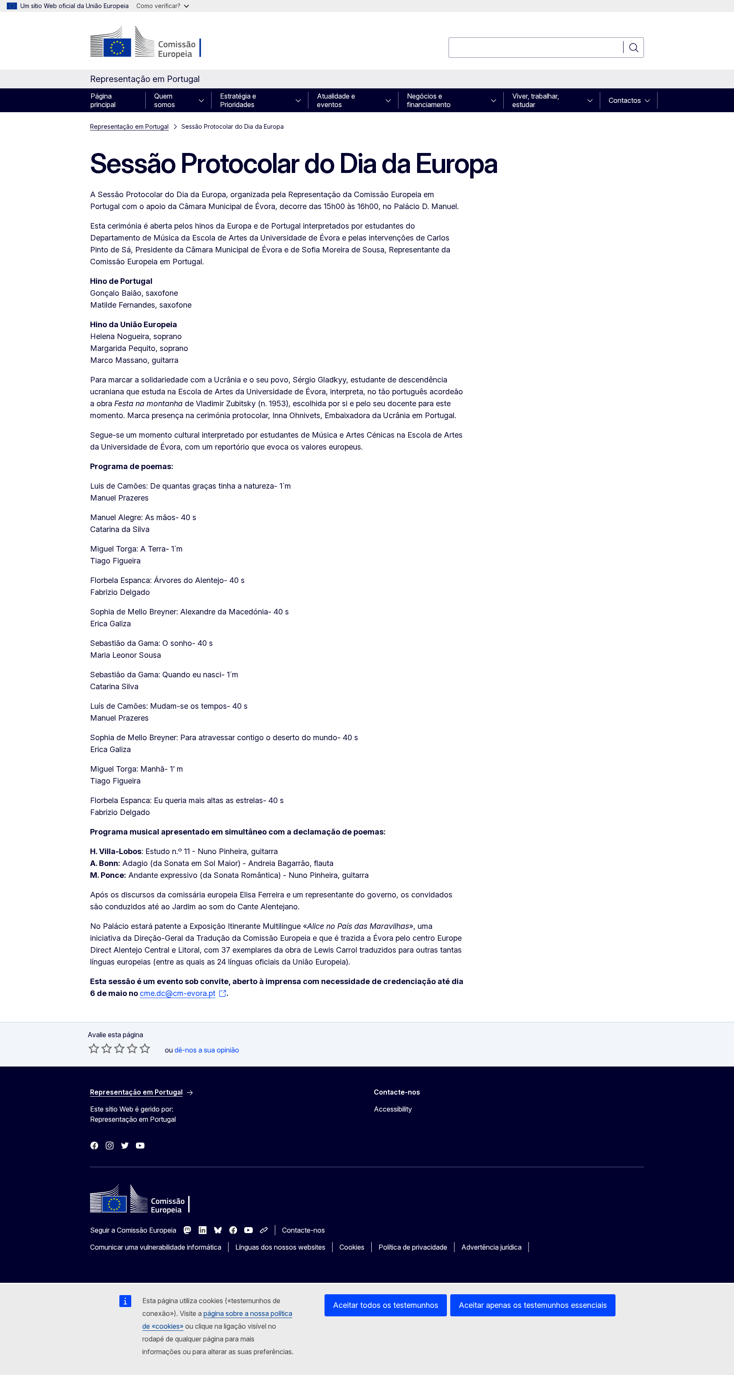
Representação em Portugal (129, 126)
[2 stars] (100, 1048)
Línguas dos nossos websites (280, 1247)
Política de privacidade (412, 1247)
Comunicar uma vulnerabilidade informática (155, 1247)
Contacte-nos (303, 1230)
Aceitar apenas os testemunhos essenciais (533, 1305)
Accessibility (393, 1109)
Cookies (351, 1247)
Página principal (103, 100)
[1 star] (94, 1048)
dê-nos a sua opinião (207, 1050)
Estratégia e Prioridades (238, 100)
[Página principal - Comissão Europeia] (158, 42)
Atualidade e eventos (336, 100)
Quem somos (164, 100)
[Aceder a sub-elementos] (204, 100)
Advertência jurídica (491, 1247)
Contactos (625, 100)
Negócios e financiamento (429, 100)
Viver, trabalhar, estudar (535, 100)
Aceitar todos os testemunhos (385, 1305)
